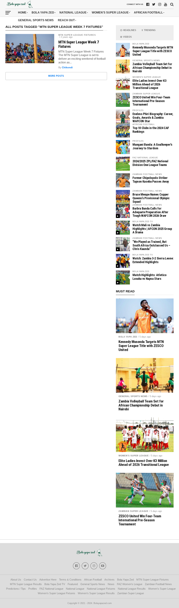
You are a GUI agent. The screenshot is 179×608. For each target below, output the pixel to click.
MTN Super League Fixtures (77, 35)
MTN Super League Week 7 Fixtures (78, 44)
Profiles (32, 588)
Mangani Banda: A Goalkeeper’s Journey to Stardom (152, 146)
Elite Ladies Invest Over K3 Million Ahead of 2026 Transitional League (149, 84)
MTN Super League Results (26, 584)
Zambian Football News (158, 584)
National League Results (132, 588)
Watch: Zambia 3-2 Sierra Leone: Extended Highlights (153, 260)
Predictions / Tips (16, 588)
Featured (73, 584)
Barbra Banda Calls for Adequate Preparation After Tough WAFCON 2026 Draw (150, 212)
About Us (15, 579)
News (111, 584)
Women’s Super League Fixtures (56, 593)
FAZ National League (51, 588)
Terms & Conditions (70, 579)
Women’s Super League (110, 12)
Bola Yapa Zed (43, 12)
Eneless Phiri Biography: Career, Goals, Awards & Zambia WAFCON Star (153, 117)
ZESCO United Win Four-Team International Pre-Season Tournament (151, 100)
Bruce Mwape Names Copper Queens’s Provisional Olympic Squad (151, 198)
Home (22, 12)
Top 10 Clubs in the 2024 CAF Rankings (151, 129)
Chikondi (67, 67)
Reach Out (66, 20)
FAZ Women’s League (129, 584)
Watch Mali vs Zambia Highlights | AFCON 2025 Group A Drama (152, 228)
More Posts (56, 76)
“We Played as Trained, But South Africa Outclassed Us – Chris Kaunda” (151, 245)
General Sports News (36, 20)
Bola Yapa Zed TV (54, 584)
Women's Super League (134, 455)
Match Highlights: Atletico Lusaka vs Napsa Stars (149, 276)
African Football (148, 12)
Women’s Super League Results (96, 593)
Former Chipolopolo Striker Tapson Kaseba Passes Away (151, 179)
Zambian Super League (133, 511)
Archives (109, 579)
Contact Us (30, 579)
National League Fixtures (101, 588)
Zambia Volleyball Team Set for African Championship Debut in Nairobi (152, 67)
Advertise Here (47, 579)
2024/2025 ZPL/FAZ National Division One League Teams (150, 162)
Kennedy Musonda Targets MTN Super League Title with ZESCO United (153, 51)
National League (73, 12)
